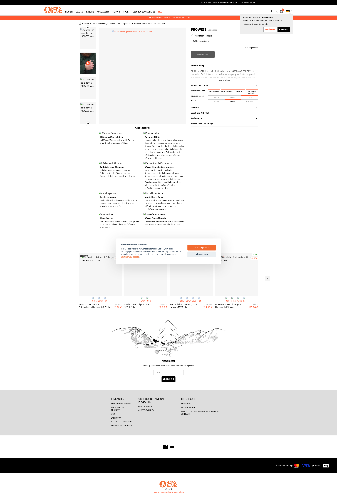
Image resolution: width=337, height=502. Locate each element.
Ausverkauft (203, 54)
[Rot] (106, 299)
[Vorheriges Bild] (69, 278)
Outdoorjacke (123, 24)
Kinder (90, 12)
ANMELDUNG (186, 403)
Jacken (112, 24)
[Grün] (94, 299)
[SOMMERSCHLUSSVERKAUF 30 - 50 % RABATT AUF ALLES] (168, 17)
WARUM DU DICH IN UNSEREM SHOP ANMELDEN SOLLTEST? (200, 412)
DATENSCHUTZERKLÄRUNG (122, 421)
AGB (113, 414)
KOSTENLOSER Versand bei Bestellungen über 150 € (219, 2)
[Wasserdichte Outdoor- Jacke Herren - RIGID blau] (191, 274)
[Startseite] (80, 24)
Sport (126, 12)
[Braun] (149, 299)
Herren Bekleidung (99, 24)
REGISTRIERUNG (188, 407)
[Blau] (182, 299)
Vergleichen (253, 47)
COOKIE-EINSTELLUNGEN (121, 425)
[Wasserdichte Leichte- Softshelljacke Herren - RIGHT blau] (100, 274)
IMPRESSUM (116, 418)
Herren (69, 12)
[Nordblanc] (53, 10)
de (290, 11)
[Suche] (271, 11)
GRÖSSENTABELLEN (146, 410)
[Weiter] (267, 278)
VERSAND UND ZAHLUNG (121, 403)
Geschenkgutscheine (144, 12)
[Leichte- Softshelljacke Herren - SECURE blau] (145, 274)
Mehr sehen (224, 80)
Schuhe (116, 12)
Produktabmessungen (203, 36)
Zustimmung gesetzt (130, 257)
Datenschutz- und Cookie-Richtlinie (168, 492)
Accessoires (103, 12)
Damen (79, 12)
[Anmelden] (276, 11)
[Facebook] (165, 447)
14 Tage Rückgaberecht (249, 2)
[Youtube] (172, 446)
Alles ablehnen (202, 254)
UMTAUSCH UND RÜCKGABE (117, 408)
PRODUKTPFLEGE (145, 406)
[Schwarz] (100, 299)
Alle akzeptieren (202, 248)
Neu (160, 12)
